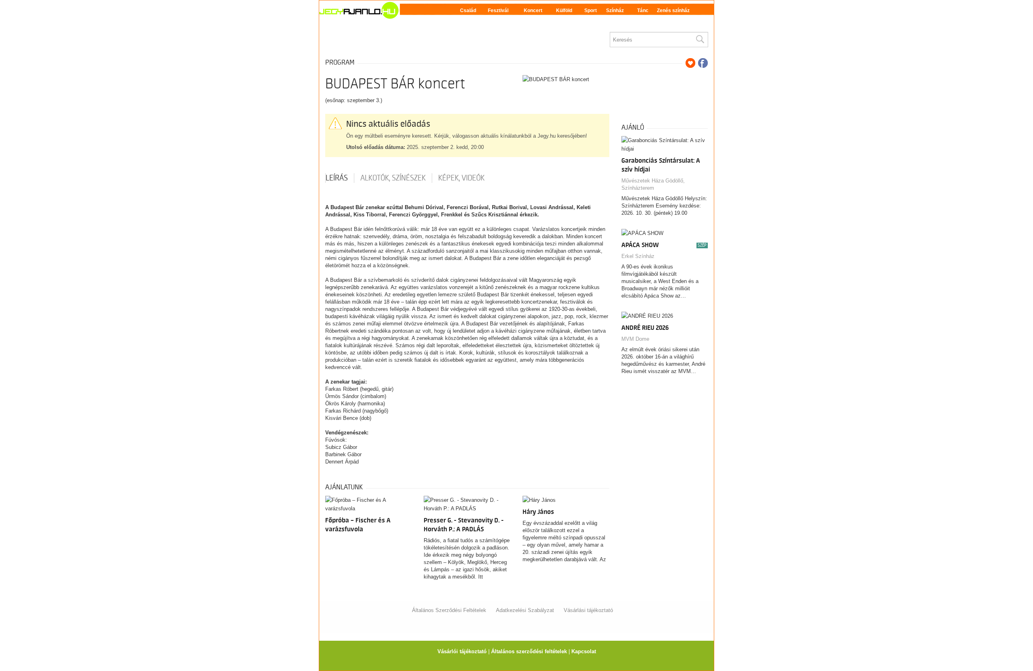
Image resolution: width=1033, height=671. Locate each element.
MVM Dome (635, 339)
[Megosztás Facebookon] (703, 63)
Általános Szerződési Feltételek (449, 610)
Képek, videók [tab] (461, 178)
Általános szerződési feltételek (529, 651)
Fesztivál (498, 10)
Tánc (642, 10)
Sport (590, 10)
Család (468, 10)
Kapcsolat (583, 651)
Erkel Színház (638, 256)
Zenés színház (673, 10)
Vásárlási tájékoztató (588, 610)
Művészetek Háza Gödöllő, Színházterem (653, 184)
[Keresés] (699, 39)
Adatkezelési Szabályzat (525, 610)
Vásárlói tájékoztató (462, 651)
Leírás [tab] (337, 178)
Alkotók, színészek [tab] (393, 178)
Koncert (533, 10)
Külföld (564, 10)
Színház (615, 10)
